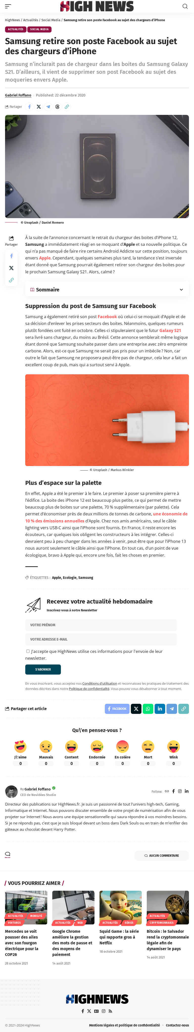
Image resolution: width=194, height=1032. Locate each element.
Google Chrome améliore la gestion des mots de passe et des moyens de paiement (72, 943)
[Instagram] (180, 791)
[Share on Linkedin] (160, 709)
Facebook (107, 316)
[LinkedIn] (186, 791)
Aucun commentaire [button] (164, 855)
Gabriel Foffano (18, 95)
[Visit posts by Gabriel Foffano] (11, 791)
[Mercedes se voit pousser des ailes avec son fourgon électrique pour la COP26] (26, 907)
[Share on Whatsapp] (148, 709)
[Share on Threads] (57, 107)
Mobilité (36, 916)
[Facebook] (173, 791)
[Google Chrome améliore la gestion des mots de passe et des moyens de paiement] (73, 907)
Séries (129, 922)
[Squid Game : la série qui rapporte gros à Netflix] (121, 907)
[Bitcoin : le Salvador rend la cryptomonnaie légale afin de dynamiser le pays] (168, 907)
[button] (9, 6)
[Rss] (110, 1011)
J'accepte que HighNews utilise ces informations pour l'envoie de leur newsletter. (94, 655)
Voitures (14, 922)
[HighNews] (97, 6)
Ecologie (70, 578)
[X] (89, 1011)
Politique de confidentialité (89, 688)
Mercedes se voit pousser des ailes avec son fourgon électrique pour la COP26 (21, 943)
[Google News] (96, 1011)
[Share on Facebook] (29, 107)
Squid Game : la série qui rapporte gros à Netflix (119, 937)
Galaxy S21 (170, 330)
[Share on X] (38, 107)
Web (80, 922)
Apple (45, 258)
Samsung (85, 578)
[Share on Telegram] (48, 107)
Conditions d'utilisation (99, 683)
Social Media (50, 20)
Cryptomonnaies (162, 922)
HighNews (12, 20)
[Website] (166, 791)
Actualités (30, 20)
